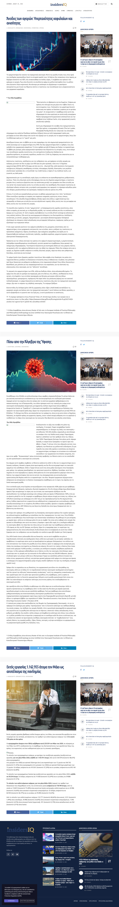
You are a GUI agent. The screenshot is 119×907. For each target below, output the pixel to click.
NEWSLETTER (102, 4)
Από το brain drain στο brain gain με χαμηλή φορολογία (98, 88)
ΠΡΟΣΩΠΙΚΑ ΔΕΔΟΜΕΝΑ (105, 901)
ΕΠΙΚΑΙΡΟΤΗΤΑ (87, 10)
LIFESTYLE (78, 10)
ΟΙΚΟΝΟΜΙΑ (30, 10)
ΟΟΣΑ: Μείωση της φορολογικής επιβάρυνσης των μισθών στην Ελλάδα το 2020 (91, 862)
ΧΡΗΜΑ (63, 10)
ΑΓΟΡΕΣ (57, 10)
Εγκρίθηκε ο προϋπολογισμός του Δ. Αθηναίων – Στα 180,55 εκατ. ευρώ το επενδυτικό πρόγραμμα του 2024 (64, 870)
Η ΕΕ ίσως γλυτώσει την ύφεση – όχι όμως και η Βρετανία (98, 880)
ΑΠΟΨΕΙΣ (18, 346)
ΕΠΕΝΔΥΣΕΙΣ (49, 10)
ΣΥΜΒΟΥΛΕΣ (70, 10)
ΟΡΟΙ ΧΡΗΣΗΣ (93, 901)
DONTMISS (11, 346)
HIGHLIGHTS (11, 28)
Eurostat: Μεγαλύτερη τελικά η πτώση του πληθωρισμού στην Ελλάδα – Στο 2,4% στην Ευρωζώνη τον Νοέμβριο (65, 848)
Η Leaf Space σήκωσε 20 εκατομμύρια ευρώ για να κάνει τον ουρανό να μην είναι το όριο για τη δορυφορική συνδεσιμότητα (92, 62)
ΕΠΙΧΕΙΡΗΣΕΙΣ (39, 10)
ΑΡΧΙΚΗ (76, 901)
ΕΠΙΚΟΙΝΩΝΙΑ (83, 901)
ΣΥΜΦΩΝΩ (11, 900)
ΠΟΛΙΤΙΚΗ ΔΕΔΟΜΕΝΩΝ (27, 900)
